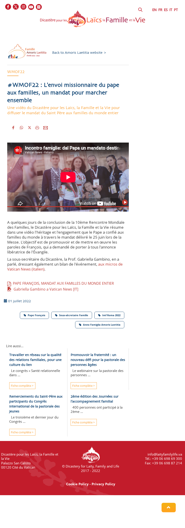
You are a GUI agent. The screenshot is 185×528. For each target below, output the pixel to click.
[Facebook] (8, 7)
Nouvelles (49, 52)
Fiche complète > (21, 386)
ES (166, 9)
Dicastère (12, 43)
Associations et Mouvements (71, 43)
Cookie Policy (77, 484)
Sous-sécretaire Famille (73, 315)
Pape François (36, 315)
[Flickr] (39, 7)
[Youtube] (31, 7)
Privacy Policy (103, 484)
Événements (77, 52)
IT (170, 9)
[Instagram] (24, 7)
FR (160, 9)
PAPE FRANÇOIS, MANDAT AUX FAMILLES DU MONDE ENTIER (62, 283)
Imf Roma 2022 (111, 315)
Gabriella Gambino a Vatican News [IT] (45, 289)
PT (176, 9)
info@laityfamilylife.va (165, 454)
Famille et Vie (115, 43)
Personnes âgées (18, 52)
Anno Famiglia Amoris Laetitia (101, 324)
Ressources (107, 52)
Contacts (133, 52)
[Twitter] (16, 7)
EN (154, 9)
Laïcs (34, 43)
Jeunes (141, 43)
